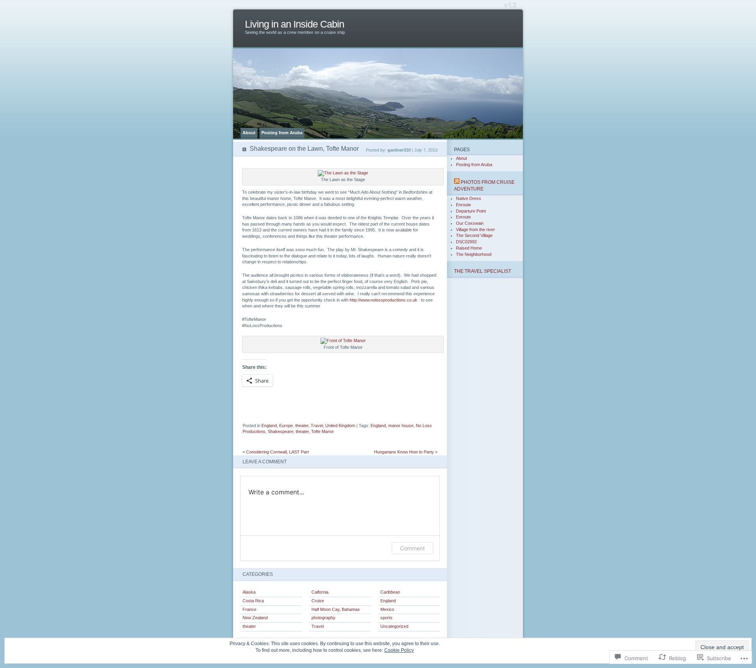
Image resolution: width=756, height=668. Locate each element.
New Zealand (255, 617)
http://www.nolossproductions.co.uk (385, 300)
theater (301, 425)
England (269, 425)
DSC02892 (466, 241)
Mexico (387, 609)
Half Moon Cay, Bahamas (335, 609)
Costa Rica (253, 600)
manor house (400, 425)
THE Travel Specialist (482, 271)
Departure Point (471, 211)
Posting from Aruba (281, 132)
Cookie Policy (399, 650)
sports (386, 617)
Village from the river (475, 229)
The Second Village (474, 235)
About (249, 132)
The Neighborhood (473, 254)
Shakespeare (280, 431)
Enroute (463, 204)
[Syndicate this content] (457, 182)
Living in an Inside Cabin (294, 24)
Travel (317, 425)
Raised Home (469, 248)
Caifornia (319, 592)
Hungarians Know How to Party (404, 452)
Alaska (249, 592)
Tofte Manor (322, 431)
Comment (412, 548)
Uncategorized (394, 626)
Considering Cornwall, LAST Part (277, 452)
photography (323, 617)
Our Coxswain (470, 223)
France (249, 609)
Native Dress (468, 198)
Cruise (317, 600)
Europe (286, 425)
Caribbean (390, 592)
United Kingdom (340, 425)
